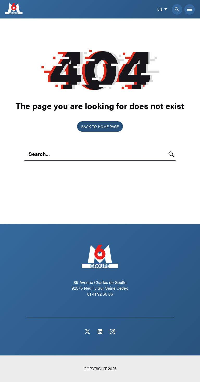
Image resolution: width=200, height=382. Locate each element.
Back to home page (100, 126)
